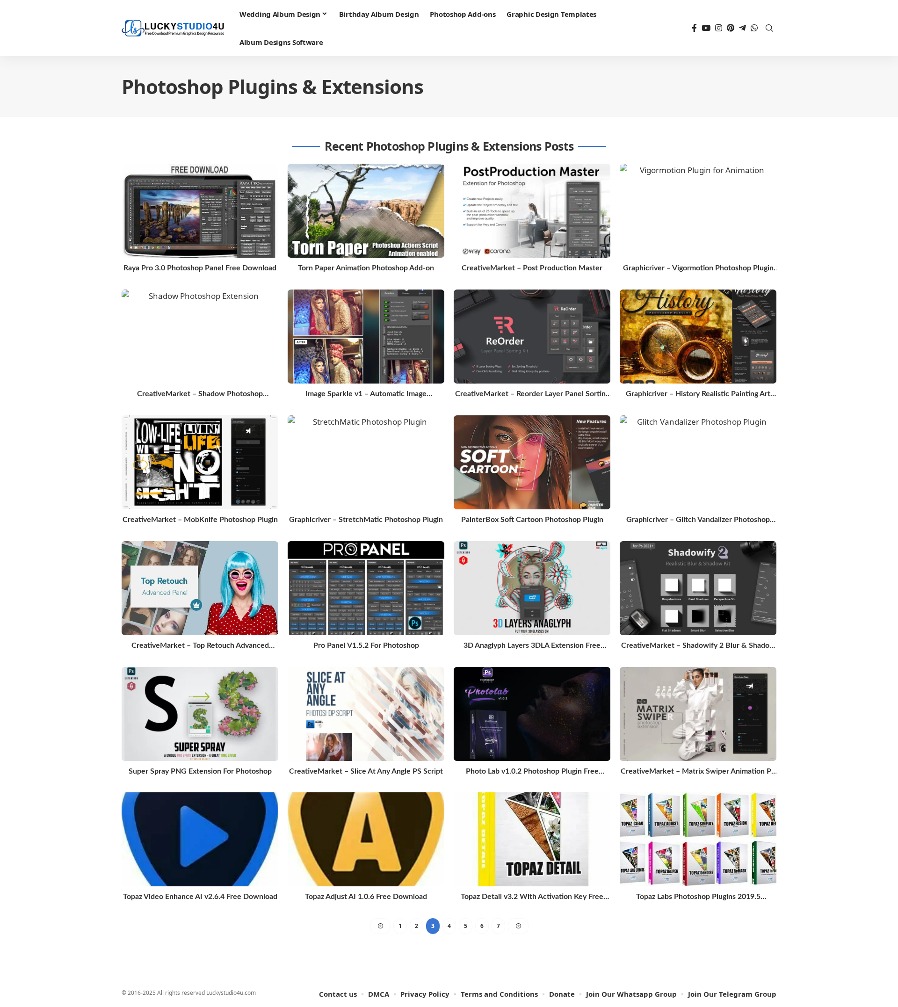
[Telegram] (742, 28)
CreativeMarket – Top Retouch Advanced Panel (200, 646)
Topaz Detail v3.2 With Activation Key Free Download (532, 897)
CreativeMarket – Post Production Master (532, 268)
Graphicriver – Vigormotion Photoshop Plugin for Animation (698, 268)
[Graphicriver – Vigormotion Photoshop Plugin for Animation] (698, 211)
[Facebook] (694, 28)
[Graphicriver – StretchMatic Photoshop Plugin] (366, 462)
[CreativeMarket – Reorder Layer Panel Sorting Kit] (532, 337)
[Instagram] (718, 28)
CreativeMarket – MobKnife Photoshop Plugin (200, 519)
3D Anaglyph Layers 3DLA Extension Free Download (532, 646)
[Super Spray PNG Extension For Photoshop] (200, 714)
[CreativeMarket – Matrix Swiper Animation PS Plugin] (698, 714)
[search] (769, 28)
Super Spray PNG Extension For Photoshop (200, 771)
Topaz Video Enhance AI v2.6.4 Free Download (200, 896)
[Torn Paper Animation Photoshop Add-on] (366, 211)
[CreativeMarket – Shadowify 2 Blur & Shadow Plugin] (698, 588)
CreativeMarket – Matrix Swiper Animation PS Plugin (698, 772)
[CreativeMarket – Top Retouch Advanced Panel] (200, 588)
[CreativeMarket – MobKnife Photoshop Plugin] (200, 462)
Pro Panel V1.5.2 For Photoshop (366, 645)
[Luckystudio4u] (173, 28)
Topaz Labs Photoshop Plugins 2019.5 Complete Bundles (698, 897)
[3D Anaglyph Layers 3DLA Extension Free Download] (532, 588)
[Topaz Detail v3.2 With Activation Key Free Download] (532, 839)
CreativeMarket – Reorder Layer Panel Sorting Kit (532, 394)
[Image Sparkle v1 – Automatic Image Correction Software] (366, 337)
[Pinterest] (730, 28)
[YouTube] (706, 28)
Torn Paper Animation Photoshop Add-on (366, 268)
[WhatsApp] (754, 28)
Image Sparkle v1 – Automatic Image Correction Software (366, 394)
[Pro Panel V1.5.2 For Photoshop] (366, 588)
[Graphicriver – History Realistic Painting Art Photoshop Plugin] (698, 337)
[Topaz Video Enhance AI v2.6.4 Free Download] (200, 839)
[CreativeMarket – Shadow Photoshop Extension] (200, 337)
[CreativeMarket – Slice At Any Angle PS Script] (366, 714)
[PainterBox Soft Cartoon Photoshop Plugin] (532, 462)
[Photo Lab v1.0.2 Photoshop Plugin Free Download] (532, 714)
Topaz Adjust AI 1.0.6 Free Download (366, 896)
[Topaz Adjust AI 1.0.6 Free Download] (366, 839)
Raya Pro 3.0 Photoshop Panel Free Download (199, 268)
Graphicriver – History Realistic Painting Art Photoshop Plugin (698, 394)
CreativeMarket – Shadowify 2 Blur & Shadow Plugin (698, 646)
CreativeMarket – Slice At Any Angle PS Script (366, 771)
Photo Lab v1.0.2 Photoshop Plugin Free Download (532, 772)
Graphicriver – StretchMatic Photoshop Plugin (366, 519)
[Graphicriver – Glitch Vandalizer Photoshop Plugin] (698, 462)
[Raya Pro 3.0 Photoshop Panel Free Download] (200, 211)
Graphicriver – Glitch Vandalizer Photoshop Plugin (698, 520)
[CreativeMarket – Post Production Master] (532, 211)
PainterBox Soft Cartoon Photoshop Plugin (532, 519)
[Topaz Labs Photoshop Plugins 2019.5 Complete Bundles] (698, 839)
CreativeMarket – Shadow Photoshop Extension (200, 394)
